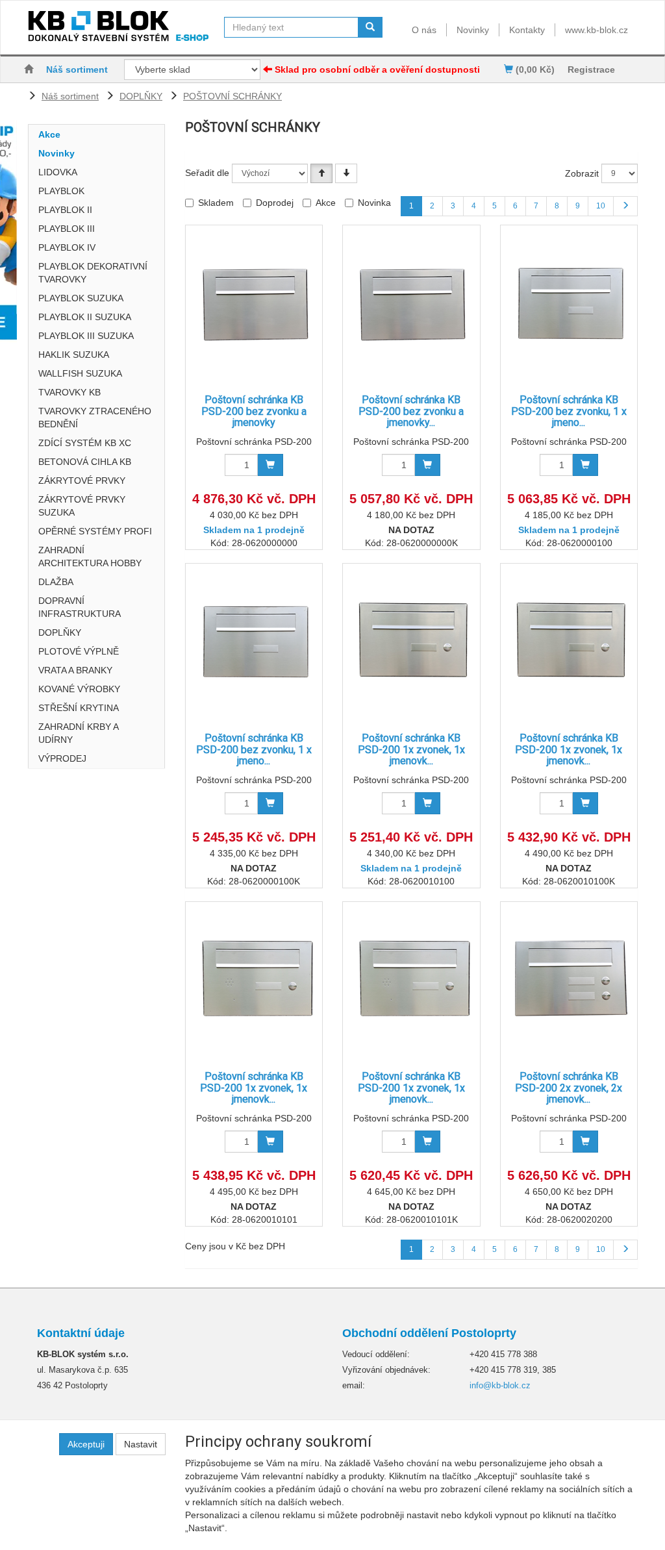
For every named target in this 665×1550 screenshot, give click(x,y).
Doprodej (275, 202)
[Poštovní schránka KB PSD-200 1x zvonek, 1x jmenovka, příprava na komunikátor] (254, 980)
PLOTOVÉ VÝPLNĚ (78, 651)
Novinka (374, 202)
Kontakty (527, 30)
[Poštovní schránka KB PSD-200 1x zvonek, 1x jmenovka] (411, 641)
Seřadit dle (207, 173)
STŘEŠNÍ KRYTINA (78, 708)
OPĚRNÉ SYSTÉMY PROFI (95, 531)
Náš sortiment (77, 69)
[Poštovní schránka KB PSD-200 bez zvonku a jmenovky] (254, 303)
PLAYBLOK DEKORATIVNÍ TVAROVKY (92, 272)
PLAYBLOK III (66, 228)
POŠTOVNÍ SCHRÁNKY (232, 96)
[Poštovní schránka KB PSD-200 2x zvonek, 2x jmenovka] (569, 980)
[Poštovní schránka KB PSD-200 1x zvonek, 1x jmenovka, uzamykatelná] (569, 641)
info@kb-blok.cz (500, 1385)
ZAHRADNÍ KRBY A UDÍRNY (78, 733)
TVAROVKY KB (69, 392)
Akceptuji (86, 1444)
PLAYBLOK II (65, 210)
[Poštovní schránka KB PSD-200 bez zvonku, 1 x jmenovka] (569, 303)
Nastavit (140, 1444)
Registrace (591, 69)
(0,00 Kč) (534, 69)
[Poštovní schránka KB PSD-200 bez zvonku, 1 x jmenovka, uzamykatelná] (254, 641)
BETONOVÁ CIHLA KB (84, 461)
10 (600, 205)
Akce (49, 134)
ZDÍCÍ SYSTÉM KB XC (84, 443)
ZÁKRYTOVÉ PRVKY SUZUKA (81, 506)
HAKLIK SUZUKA (73, 354)
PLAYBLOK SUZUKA (80, 298)
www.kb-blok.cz (596, 30)
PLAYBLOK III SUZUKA (86, 336)
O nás (424, 30)
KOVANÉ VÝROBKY (79, 689)
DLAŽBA (55, 582)
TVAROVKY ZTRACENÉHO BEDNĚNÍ (94, 417)
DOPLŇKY (140, 96)
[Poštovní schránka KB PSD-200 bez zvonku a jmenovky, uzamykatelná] (411, 303)
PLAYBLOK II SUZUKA (84, 317)
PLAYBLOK (61, 191)
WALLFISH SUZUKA (80, 373)
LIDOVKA (57, 172)
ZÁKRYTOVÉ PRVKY (81, 480)
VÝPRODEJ (62, 758)
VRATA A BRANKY (75, 670)
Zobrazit (582, 173)
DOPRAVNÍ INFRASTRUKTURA (79, 607)
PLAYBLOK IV (66, 247)
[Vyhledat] (370, 27)
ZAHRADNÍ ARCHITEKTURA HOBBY (90, 556)
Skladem (216, 202)
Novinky (473, 30)
